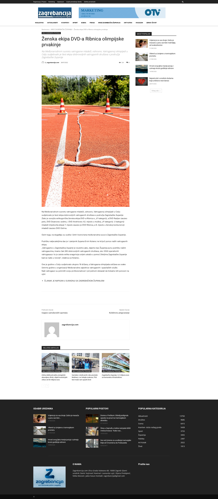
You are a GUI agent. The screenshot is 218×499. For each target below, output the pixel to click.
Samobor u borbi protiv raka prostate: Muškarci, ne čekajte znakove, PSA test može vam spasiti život (85, 377)
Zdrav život (151, 23)
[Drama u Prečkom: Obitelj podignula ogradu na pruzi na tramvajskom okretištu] (92, 418)
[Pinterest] (70, 68)
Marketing (51, 2)
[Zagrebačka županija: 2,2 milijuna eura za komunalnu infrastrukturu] (115, 362)
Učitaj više (155, 91)
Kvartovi (65, 23)
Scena (83, 23)
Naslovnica (45, 29)
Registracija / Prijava (39, 2)
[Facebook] (58, 68)
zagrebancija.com (53, 62)
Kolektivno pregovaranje (119, 313)
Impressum (60, 2)
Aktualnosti (52, 23)
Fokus (92, 23)
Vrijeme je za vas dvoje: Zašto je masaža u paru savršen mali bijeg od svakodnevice (162, 42)
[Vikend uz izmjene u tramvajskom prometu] (141, 56)
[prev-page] (43, 385)
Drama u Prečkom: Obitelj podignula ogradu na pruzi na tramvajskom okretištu (114, 417)
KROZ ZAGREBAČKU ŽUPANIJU (109, 23)
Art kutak (128, 23)
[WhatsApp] (75, 68)
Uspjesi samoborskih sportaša (54, 313)
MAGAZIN (139, 23)
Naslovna (39, 23)
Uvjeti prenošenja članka (74, 2)
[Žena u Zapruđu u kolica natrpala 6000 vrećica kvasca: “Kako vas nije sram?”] (92, 431)
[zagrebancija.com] (43, 62)
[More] (82, 68)
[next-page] (47, 385)
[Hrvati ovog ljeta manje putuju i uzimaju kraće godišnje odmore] (141, 69)
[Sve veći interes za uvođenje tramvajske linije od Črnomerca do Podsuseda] (92, 443)
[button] (183, 2)
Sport (75, 23)
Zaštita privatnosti (89, 2)
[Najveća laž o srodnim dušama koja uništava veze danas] (141, 81)
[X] (64, 68)
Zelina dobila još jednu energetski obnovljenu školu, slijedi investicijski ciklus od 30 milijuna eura (54, 377)
